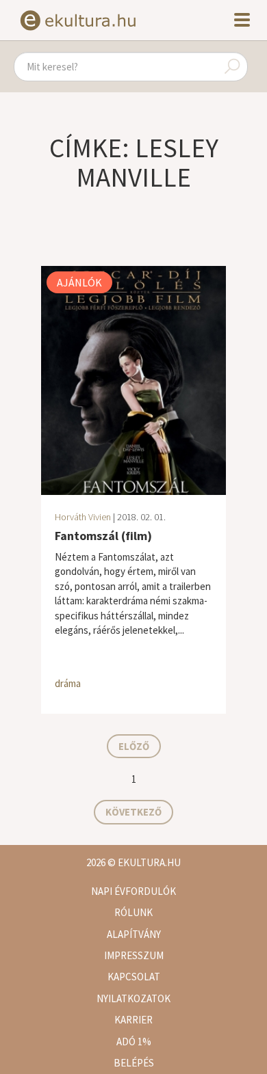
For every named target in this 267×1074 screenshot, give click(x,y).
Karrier (133, 1019)
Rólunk (133, 912)
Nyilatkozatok (133, 998)
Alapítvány (134, 934)
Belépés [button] (134, 1062)
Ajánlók (79, 282)
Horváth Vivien (83, 517)
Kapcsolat (133, 976)
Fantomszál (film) (103, 535)
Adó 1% (133, 1041)
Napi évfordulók (133, 891)
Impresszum (134, 955)
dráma (68, 683)
